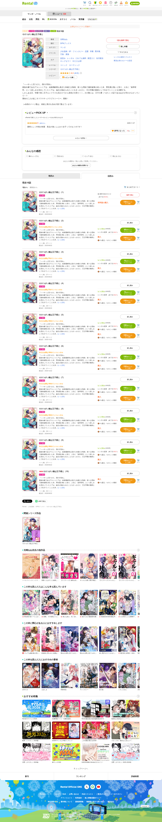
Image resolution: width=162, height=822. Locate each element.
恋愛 (86, 51)
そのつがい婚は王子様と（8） (52, 408)
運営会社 (110, 801)
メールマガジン (116, 794)
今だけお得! (77, 61)
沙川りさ (25, 689)
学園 (91, 51)
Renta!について (46, 794)
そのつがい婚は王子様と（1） (52, 192)
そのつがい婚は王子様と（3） (52, 251)
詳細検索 (135, 776)
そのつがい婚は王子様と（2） (52, 220)
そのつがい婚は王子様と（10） (56, 471)
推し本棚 (124, 46)
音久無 (101, 689)
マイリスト (124, 52)
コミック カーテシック (70, 65)
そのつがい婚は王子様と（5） (52, 314)
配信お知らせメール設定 (123, 60)
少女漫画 (63, 51)
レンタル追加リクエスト (123, 57)
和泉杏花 (63, 689)
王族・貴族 (64, 54)
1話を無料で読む (123, 40)
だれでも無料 (81, 58)
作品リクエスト (87, 794)
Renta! (24, 506)
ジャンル (91, 19)
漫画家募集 (79, 801)
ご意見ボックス (102, 794)
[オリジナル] (52, 19)
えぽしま (44, 689)
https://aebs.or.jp (56, 818)
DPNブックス (65, 43)
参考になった (119, 130)
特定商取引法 (53, 801)
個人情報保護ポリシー (93, 798)
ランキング (81, 776)
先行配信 (99, 58)
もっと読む (61, 208)
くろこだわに (122, 689)
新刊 (27, 776)
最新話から (33, 187)
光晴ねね (63, 39)
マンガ (63, 47)
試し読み (130, 223)
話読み (63, 58)
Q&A (64, 794)
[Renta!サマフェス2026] (35, 3)
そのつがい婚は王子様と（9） (52, 440)
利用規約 (78, 798)
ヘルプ (57, 794)
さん (42, 123)
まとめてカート (132, 187)
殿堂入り (91, 58)
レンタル (70, 58)
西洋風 (97, 51)
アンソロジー (84, 689)
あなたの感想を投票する (80, 165)
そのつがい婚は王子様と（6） (52, 346)
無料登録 (136, 3)
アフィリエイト (66, 798)
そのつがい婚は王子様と (70, 69)
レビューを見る (80, 138)
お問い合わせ (74, 794)
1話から (25, 187)
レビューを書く (70, 77)
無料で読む (130, 195)
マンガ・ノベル (34, 13)
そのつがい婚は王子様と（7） (52, 377)
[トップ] (27, 3)
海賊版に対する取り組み (95, 801)
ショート (60, 13)
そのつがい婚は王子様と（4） (52, 283)
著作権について (66, 801)
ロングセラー (65, 61)
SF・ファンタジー (76, 51)
